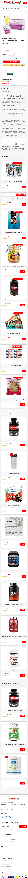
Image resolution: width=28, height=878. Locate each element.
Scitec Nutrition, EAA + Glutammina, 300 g (14, 570)
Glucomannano (5, 45)
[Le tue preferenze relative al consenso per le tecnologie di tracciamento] (25, 875)
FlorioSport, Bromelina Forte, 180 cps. (14, 539)
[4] (3, 81)
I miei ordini (4, 860)
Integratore (4, 101)
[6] (5, 81)
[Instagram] (9, 817)
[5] (4, 81)
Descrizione (5, 89)
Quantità (4, 54)
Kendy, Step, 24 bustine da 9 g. (14, 505)
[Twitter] (2, 817)
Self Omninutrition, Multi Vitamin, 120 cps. (14, 604)
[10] (7, 81)
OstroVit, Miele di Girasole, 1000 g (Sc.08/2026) (14, 266)
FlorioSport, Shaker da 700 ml (14, 473)
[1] (2, 187)
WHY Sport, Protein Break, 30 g (14, 365)
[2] (2, 81)
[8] (6, 81)
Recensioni (6, 91)
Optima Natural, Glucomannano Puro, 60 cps (14, 744)
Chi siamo (4, 837)
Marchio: (4, 74)
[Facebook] (6, 817)
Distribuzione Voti (5, 83)
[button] (14, 65)
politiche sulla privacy (11, 829)
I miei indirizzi (4, 862)
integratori (14, 129)
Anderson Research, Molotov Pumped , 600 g (14, 198)
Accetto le (9, 829)
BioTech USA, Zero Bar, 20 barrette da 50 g (14, 181)
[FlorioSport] (12, 2)
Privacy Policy (4, 850)
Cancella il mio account (6, 866)
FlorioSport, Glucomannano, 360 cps (14, 439)
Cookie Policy (4, 852)
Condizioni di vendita (6, 848)
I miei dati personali (6, 864)
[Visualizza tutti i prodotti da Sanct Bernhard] (9, 74)
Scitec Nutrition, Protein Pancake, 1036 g (14, 232)
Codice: (3, 43)
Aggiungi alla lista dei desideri (11, 70)
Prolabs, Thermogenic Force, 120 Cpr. (14, 670)
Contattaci (4, 843)
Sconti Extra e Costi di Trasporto (8, 841)
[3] (4, 187)
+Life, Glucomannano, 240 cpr (14, 777)
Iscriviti (24, 826)
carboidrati (10, 103)
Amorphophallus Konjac (18, 118)
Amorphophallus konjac (10, 105)
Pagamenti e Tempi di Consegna (8, 839)
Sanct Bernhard (20, 149)
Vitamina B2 (19, 124)
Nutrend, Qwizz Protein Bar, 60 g (14, 333)
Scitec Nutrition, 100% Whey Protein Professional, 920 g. (14, 636)
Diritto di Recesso (5, 854)
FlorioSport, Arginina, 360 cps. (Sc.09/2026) (14, 299)
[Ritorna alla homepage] (1, 7)
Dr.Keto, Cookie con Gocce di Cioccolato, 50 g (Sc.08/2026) (14, 400)
